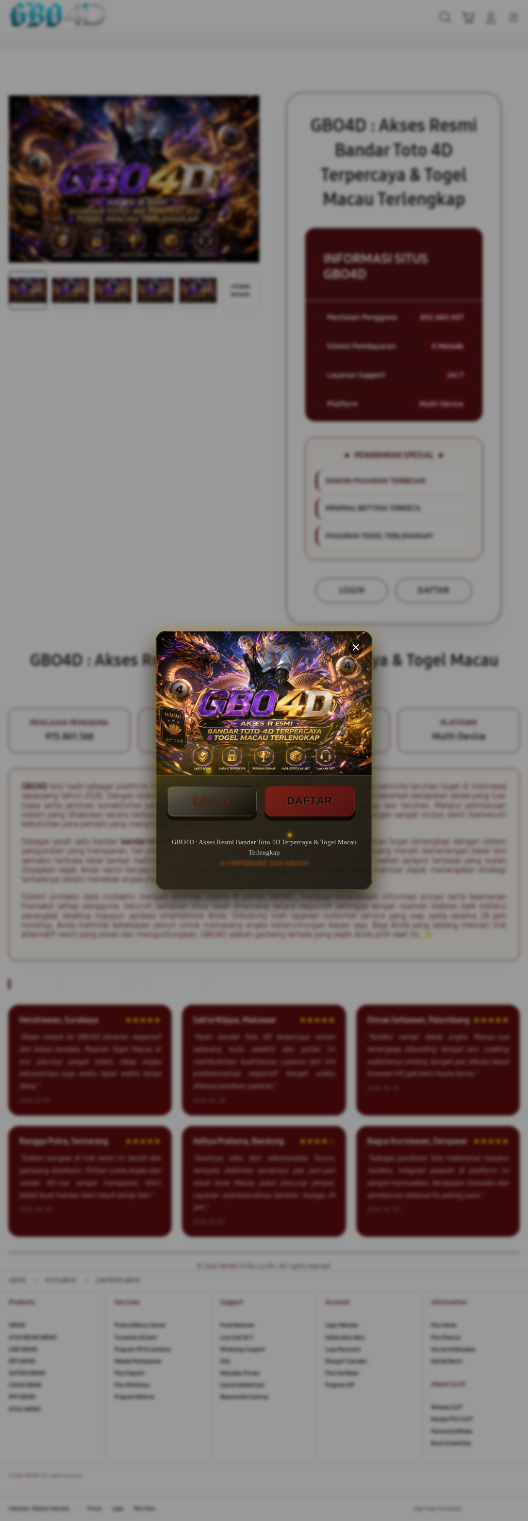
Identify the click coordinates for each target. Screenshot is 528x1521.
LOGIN (211, 801)
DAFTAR (310, 801)
